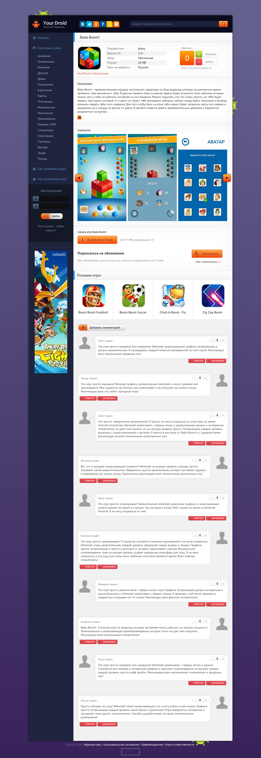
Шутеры (43, 147)
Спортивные (45, 136)
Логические (45, 101)
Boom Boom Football (93, 312)
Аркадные (44, 56)
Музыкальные (46, 107)
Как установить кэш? (52, 179)
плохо (205, 61)
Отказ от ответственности (179, 744)
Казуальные (45, 84)
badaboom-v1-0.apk (100, 240)
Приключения (46, 119)
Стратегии (44, 141)
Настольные (45, 113)
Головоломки (46, 61)
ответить (198, 360)
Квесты (42, 96)
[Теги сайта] (116, 24)
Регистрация (46, 226)
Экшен (42, 153)
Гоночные (44, 67)
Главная (43, 38)
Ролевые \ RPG (47, 124)
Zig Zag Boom (212, 312)
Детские (43, 73)
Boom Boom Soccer (133, 312)
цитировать (217, 360)
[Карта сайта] (109, 24)
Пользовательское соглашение (121, 744)
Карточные (45, 90)
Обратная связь (92, 744)
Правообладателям (152, 744)
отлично (206, 54)
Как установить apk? (52, 169)
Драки (42, 79)
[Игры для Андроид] (50, 24)
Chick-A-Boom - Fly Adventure (173, 312)
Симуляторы (45, 130)
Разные (42, 158)
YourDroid (83, 73)
